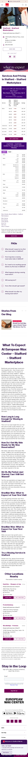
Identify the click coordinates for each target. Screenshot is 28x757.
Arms (4, 154)
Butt (4, 174)
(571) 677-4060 (8, 594)
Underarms (4, 125)
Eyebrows (4, 128)
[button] (22, 5)
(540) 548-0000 (8, 615)
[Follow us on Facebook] (10, 56)
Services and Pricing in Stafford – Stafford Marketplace (14, 79)
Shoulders (5, 201)
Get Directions (7, 755)
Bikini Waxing (4, 218)
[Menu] (2, 5)
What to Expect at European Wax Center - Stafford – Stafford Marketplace (14, 354)
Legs (4, 193)
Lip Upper (4, 134)
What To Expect (5, 226)
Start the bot (6, 752)
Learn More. (19, 96)
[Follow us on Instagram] (14, 56)
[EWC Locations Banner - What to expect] (14, 71)
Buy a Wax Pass (12, 53)
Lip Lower (4, 131)
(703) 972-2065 (8, 636)
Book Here (12, 49)
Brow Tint (3, 223)
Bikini (3, 108)
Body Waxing (4, 220)
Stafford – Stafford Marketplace (11, 29)
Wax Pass (3, 224)
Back (4, 158)
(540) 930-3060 (9, 44)
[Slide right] (25, 1)
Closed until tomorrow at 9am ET (11, 33)
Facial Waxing (4, 221)
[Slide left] (2, 1)
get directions (8, 42)
